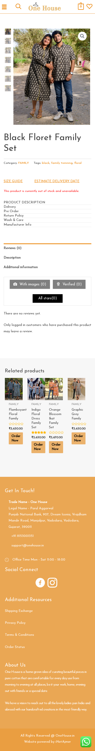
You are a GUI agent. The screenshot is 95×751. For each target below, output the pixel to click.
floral (78, 163)
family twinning (62, 163)
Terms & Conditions (19, 634)
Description (12, 257)
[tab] (47, 202)
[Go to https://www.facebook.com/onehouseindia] (40, 583)
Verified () (71, 284)
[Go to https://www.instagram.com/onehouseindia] (52, 583)
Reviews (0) (12, 248)
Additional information (21, 267)
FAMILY (23, 163)
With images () (32, 284)
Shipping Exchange (19, 611)
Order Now (15, 438)
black (45, 163)
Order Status (15, 647)
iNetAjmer (63, 741)
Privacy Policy (15, 623)
